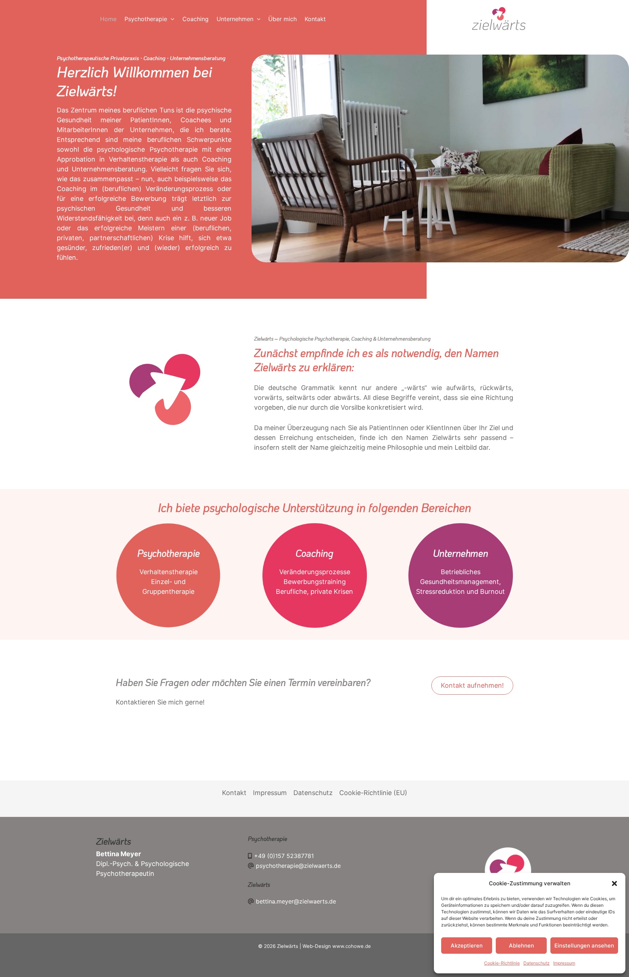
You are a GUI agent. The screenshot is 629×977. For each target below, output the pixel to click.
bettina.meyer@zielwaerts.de (296, 901)
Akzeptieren (467, 945)
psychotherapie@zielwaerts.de (298, 865)
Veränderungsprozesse (314, 572)
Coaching (314, 553)
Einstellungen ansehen (584, 945)
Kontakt (234, 793)
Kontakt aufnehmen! (472, 685)
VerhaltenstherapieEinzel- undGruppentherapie (168, 581)
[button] (614, 883)
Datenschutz (536, 963)
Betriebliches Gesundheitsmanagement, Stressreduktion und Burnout (460, 581)
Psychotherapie (168, 553)
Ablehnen (521, 945)
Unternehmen (460, 553)
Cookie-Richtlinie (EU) (373, 793)
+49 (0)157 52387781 (284, 855)
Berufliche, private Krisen (314, 591)
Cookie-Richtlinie (502, 963)
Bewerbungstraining (315, 581)
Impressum (564, 963)
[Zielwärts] (499, 18)
